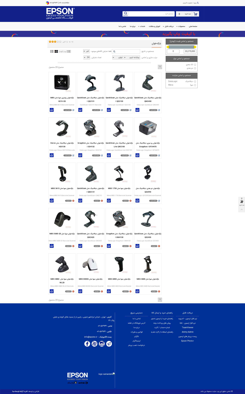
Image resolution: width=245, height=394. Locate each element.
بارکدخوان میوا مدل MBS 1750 (119, 188)
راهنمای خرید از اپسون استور (162, 318)
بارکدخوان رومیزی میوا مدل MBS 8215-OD (62, 99)
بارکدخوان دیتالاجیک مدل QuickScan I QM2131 (90, 190)
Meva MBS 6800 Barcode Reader (119, 286)
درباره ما (136, 327)
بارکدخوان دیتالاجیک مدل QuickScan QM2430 (147, 99)
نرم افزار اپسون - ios (188, 323)
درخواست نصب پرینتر (136, 345)
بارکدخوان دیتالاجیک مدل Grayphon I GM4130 (119, 235)
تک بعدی (189, 64)
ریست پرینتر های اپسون (187, 336)
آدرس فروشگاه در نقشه (136, 323)
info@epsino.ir (90, 337)
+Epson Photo (187, 341)
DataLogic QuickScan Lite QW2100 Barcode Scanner (119, 150)
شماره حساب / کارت (162, 327)
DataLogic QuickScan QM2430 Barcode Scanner (148, 105)
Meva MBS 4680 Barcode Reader (148, 286)
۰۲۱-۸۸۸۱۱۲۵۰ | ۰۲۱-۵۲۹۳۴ (59, 2)
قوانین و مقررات (137, 332)
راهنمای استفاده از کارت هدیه (162, 332)
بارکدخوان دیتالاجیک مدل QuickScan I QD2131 (90, 99)
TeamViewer (187, 327)
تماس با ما (137, 318)
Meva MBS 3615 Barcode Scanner (62, 195)
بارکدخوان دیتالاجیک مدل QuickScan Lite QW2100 (119, 145)
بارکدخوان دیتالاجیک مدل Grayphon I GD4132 (91, 145)
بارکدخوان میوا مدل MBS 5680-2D (62, 233)
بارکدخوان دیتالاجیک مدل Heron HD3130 (62, 145)
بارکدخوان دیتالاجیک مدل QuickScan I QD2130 (119, 99)
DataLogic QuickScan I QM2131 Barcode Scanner (90, 195)
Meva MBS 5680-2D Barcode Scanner (62, 241)
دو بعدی (190, 68)
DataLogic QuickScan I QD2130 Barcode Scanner (119, 105)
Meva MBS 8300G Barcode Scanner (90, 286)
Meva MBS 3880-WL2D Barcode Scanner (62, 286)
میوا (180, 85)
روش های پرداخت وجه (162, 323)
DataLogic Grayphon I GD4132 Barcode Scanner (91, 150)
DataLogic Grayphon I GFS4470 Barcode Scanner (147, 150)
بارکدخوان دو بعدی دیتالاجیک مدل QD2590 (148, 190)
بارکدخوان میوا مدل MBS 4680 (148, 279)
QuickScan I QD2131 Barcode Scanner (90, 105)
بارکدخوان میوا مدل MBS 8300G (90, 279)
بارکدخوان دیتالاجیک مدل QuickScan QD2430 (147, 235)
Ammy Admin (187, 332)
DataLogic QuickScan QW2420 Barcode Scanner (91, 241)
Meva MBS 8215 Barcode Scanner (62, 105)
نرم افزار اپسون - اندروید (187, 318)
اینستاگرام (136, 341)
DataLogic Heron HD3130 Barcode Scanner (62, 150)
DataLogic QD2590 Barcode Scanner (147, 195)
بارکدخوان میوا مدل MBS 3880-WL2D (62, 281)
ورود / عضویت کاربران (189, 3)
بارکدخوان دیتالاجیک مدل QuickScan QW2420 (90, 235)
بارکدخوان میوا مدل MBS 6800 (119, 279)
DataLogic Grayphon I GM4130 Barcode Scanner (119, 241)
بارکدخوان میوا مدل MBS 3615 (62, 188)
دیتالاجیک (180, 81)
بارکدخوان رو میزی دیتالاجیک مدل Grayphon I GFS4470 (148, 145)
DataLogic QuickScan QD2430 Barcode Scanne (148, 241)
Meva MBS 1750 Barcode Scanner (119, 195)
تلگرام (136, 336)
